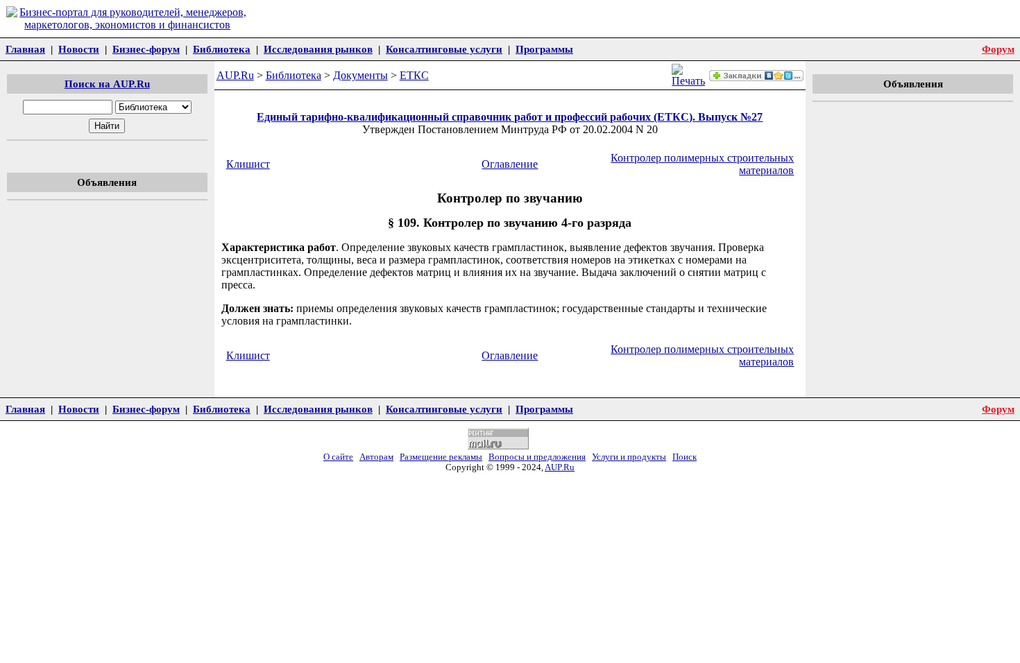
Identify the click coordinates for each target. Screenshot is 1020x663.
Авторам (376, 457)
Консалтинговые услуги (444, 49)
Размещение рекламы (441, 457)
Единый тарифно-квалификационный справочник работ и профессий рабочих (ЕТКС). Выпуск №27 (510, 117)
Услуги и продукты (629, 457)
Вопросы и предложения (537, 457)
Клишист (248, 164)
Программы (544, 49)
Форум (998, 49)
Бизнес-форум (146, 49)
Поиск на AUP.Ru (107, 83)
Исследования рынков (318, 49)
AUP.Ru (235, 75)
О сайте (338, 457)
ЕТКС (414, 75)
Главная (25, 49)
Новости (78, 49)
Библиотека (221, 49)
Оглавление (510, 164)
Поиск (684, 457)
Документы (360, 75)
